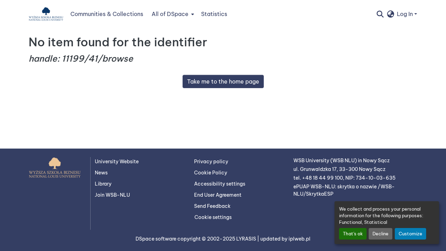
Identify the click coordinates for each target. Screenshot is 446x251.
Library (103, 184)
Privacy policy (211, 161)
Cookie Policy (210, 173)
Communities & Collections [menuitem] (106, 13)
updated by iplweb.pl (285, 239)
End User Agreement (217, 195)
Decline (380, 233)
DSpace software (156, 239)
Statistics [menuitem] (214, 13)
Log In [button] (405, 13)
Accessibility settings (219, 184)
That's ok (353, 233)
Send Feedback (212, 206)
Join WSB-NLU (112, 195)
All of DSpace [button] (170, 13)
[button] (46, 14)
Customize (410, 233)
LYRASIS (246, 239)
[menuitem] (172, 14)
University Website (117, 161)
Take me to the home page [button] (223, 81)
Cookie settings (213, 217)
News (101, 173)
